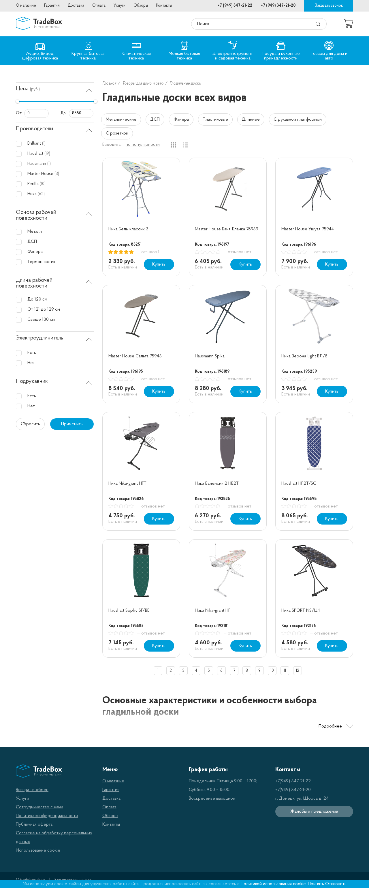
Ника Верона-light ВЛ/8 (304, 356)
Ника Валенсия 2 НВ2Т (217, 483)
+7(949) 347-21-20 (293, 790)
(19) (47, 154)
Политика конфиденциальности (47, 816)
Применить (72, 424)
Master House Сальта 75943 (135, 356)
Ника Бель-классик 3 (128, 229)
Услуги (119, 5)
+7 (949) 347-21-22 (235, 5)
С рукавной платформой (298, 119)
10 (272, 671)
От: (19, 113)
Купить (158, 264)
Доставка (76, 5)
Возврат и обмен (32, 790)
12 (297, 671)
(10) (43, 184)
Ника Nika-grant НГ (212, 610)
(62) (41, 194)
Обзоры (140, 5)
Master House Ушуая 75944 (307, 229)
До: (64, 113)
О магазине (26, 5)
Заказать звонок (329, 5)
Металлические (121, 119)
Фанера (181, 119)
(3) (56, 174)
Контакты (164, 5)
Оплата (99, 5)
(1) (44, 143)
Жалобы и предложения (314, 811)
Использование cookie (38, 850)
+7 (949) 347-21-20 (278, 5)
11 (285, 671)
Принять (316, 884)
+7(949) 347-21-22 (293, 781)
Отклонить (336, 884)
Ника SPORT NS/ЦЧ (300, 610)
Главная (109, 83)
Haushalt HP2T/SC (298, 483)
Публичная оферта (34, 824)
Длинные (251, 119)
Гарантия (52, 5)
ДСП (155, 119)
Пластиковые (215, 119)
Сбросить (30, 424)
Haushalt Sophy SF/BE (129, 610)
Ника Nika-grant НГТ (127, 483)
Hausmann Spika (210, 356)
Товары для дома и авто (142, 83)
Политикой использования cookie (273, 884)
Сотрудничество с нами (39, 807)
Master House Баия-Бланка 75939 (226, 229)
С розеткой (117, 133)
